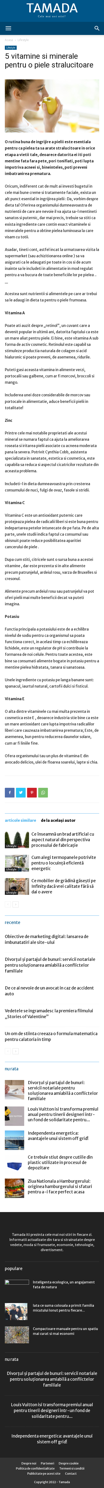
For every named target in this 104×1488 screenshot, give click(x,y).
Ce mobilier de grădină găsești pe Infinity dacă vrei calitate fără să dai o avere (63, 886)
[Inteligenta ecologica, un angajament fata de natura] (17, 1286)
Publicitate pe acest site (43, 1473)
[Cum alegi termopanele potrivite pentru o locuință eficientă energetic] (17, 863)
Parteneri (47, 1463)
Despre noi (29, 1463)
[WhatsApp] (43, 793)
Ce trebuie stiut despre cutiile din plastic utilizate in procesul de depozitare (60, 1163)
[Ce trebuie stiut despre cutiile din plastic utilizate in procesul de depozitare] (14, 1164)
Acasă (9, 40)
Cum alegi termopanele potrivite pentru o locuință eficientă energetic (63, 863)
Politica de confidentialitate (35, 1468)
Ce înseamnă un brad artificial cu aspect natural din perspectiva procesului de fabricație (62, 839)
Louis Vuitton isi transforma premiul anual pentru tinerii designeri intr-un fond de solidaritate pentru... (63, 1114)
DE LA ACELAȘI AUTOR (58, 820)
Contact (71, 1473)
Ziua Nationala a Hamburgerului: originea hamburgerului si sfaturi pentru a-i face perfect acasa (60, 1187)
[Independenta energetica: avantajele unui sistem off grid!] (14, 1140)
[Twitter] (21, 793)
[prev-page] (8, 904)
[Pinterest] (32, 793)
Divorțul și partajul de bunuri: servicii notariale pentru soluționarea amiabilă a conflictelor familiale (50, 965)
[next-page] (16, 904)
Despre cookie (69, 1463)
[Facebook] (10, 793)
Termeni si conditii (71, 1468)
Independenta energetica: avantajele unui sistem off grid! (58, 1136)
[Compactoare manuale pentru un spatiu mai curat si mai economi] (17, 1334)
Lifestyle (23, 40)
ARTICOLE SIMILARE (20, 820)
